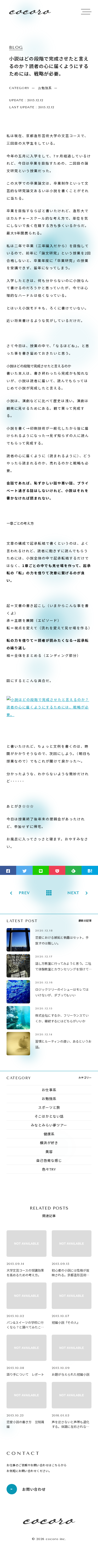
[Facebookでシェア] (8, 870)
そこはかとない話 (49, 1116)
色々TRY (49, 1169)
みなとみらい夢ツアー (49, 1125)
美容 (49, 1151)
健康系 (49, 1133)
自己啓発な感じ (49, 1160)
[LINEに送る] (41, 870)
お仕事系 (49, 1089)
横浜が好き (49, 1142)
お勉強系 (49, 1098)
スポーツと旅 (49, 1107)
